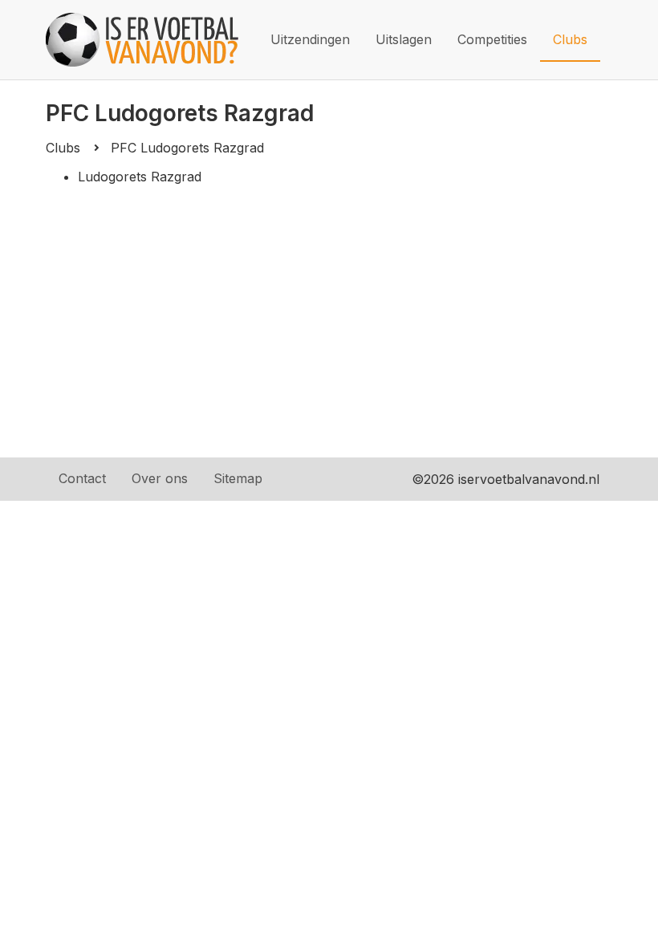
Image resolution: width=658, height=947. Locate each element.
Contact (82, 478)
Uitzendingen (310, 39)
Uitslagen (404, 39)
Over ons (160, 478)
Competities (492, 39)
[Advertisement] (329, 337)
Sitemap (237, 478)
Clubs (570, 39)
